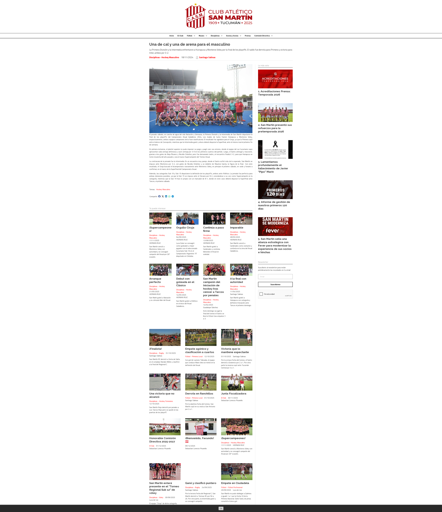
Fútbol (189, 36)
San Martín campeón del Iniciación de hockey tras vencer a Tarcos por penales (213, 287)
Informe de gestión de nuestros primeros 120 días (274, 205)
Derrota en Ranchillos (199, 393)
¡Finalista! (155, 348)
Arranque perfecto (155, 280)
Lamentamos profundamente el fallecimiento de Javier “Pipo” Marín (273, 166)
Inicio (171, 36)
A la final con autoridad (238, 280)
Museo (201, 36)
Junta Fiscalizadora (233, 393)
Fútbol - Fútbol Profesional (231, 487)
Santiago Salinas (207, 57)
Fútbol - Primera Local (193, 356)
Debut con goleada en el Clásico (185, 282)
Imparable (236, 227)
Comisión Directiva (262, 36)
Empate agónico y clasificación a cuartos (199, 350)
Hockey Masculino (163, 189)
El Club (180, 36)
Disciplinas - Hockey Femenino (161, 401)
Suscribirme (275, 284)
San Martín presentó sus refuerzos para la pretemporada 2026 (275, 128)
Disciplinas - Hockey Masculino (164, 57)
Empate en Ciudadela (235, 483)
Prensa (248, 36)
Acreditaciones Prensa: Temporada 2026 (274, 93)
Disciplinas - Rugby (156, 353)
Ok (221, 508)
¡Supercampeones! (233, 438)
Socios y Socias (232, 36)
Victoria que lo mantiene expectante (235, 350)
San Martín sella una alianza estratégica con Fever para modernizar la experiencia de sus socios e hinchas (275, 245)
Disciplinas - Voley (156, 497)
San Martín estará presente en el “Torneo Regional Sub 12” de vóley (164, 487)
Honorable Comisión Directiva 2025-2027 (162, 440)
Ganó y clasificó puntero (200, 483)
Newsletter (263, 262)
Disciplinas (215, 36)
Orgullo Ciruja (185, 227)
